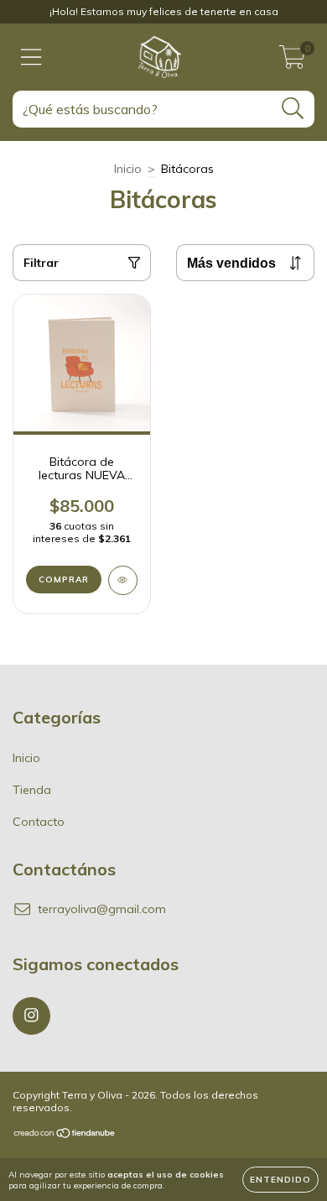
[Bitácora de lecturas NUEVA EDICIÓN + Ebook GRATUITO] (123, 580)
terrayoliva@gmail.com (102, 908)
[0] (292, 61)
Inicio (128, 168)
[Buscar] (293, 108)
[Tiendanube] (65, 1135)
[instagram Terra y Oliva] (31, 1016)
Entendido (280, 1179)
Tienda (32, 789)
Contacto (39, 821)
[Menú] (31, 57)
